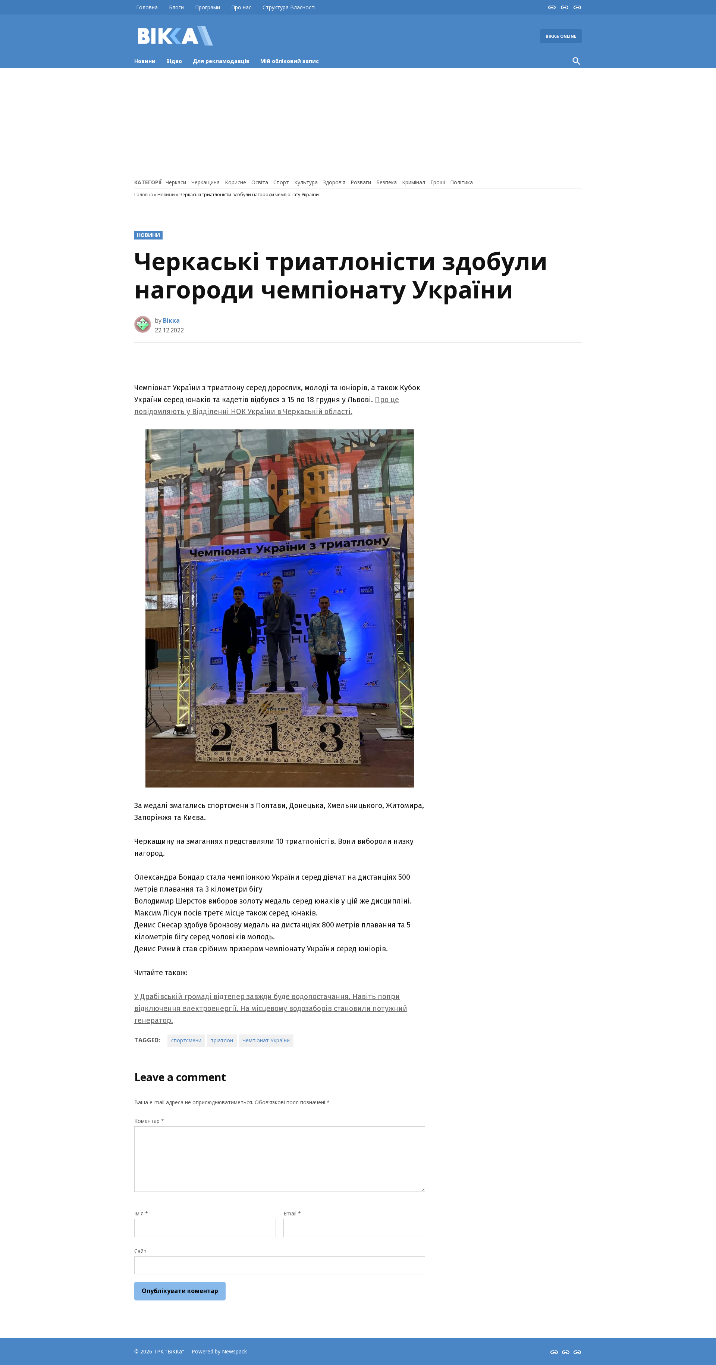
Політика (461, 182)
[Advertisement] (358, 122)
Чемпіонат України (266, 1040)
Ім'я (141, 1213)
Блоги (176, 7)
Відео (174, 61)
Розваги (361, 182)
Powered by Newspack (219, 1351)
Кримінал (413, 182)
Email (292, 1213)
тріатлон (222, 1040)
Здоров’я (334, 182)
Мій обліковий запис (289, 61)
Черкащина (205, 182)
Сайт (140, 1251)
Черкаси (176, 182)
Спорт (281, 182)
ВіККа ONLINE (561, 36)
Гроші (437, 182)
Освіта (259, 182)
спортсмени (186, 1040)
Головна (147, 7)
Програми (207, 7)
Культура (306, 182)
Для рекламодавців (221, 61)
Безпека (386, 182)
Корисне (235, 182)
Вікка (171, 320)
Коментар (149, 1120)
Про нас (241, 7)
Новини (145, 61)
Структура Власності (289, 7)
